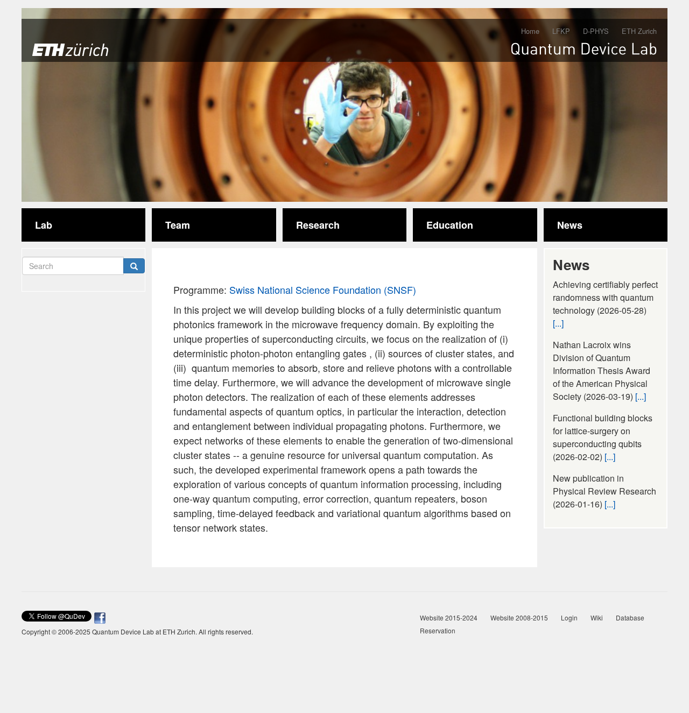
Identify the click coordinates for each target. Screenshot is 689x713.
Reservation (437, 630)
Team (177, 225)
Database (630, 617)
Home (530, 31)
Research (318, 225)
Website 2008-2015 (519, 617)
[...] (558, 323)
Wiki (596, 617)
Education (449, 225)
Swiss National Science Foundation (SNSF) (322, 290)
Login (569, 617)
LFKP (561, 31)
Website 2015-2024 (448, 617)
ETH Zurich (639, 31)
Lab (43, 225)
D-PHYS (596, 31)
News (569, 225)
